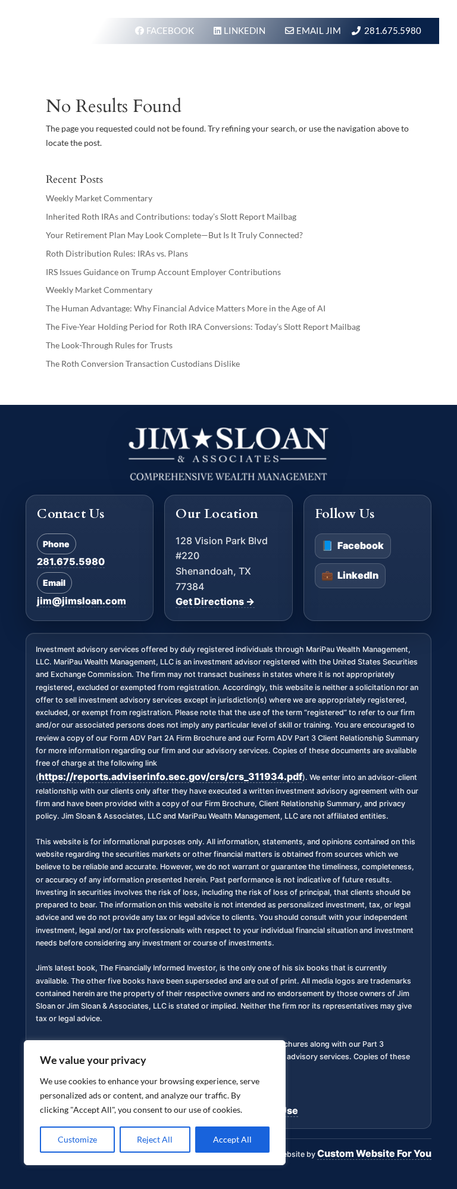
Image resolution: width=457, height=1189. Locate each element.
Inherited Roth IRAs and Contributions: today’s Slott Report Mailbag (171, 216)
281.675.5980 (392, 30)
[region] (155, 1102)
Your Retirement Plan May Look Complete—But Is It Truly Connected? (174, 235)
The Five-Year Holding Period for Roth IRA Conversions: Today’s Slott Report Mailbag (203, 327)
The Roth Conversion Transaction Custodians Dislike (143, 363)
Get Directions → (215, 601)
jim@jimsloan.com (81, 601)
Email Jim (318, 30)
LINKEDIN (245, 30)
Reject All (155, 1139)
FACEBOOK (171, 30)
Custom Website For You (374, 1153)
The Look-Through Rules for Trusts (109, 345)
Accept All (232, 1139)
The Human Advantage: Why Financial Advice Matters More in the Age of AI (185, 308)
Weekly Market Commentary (99, 198)
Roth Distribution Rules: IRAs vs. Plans (117, 253)
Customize (77, 1139)
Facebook (352, 545)
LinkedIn (349, 575)
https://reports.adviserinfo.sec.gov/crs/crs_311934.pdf (170, 776)
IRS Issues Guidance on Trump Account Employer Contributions (163, 272)
